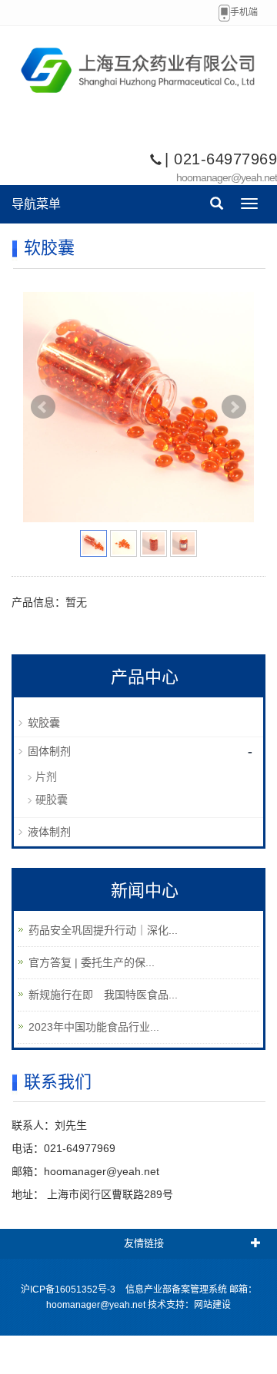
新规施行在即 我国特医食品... (103, 994)
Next (234, 407)
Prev (43, 407)
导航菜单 (36, 203)
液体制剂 (49, 832)
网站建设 (212, 1305)
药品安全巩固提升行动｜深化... (103, 930)
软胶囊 (44, 723)
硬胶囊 (51, 799)
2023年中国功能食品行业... (93, 1027)
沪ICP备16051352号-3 (68, 1289)
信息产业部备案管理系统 (176, 1289)
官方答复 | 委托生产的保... (91, 962)
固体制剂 (49, 751)
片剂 (46, 776)
